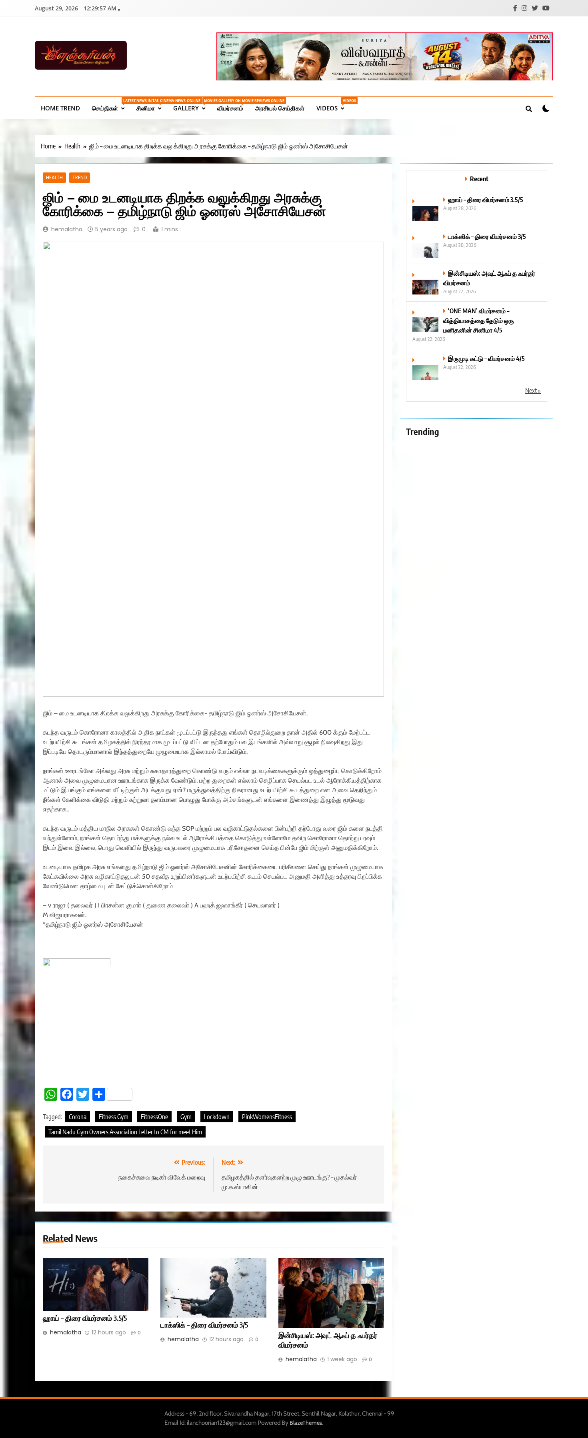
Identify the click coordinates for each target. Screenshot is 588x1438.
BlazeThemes (306, 1422)
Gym (186, 1117)
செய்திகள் (111, 105)
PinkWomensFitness (267, 1117)
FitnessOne (154, 1117)
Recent (479, 178)
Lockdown (217, 1117)
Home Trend (60, 108)
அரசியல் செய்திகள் (279, 108)
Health (54, 177)
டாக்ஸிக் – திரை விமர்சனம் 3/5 (204, 1324)
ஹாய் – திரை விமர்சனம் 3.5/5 (85, 1318)
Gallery (192, 105)
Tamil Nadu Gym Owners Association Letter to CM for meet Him (125, 1132)
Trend (79, 177)
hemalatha (66, 229)
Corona (77, 1117)
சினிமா (151, 105)
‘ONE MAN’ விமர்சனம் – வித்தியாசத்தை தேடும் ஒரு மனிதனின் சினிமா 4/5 (478, 320)
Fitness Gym (113, 1117)
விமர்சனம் (233, 105)
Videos (333, 105)
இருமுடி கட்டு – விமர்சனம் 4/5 (486, 358)
